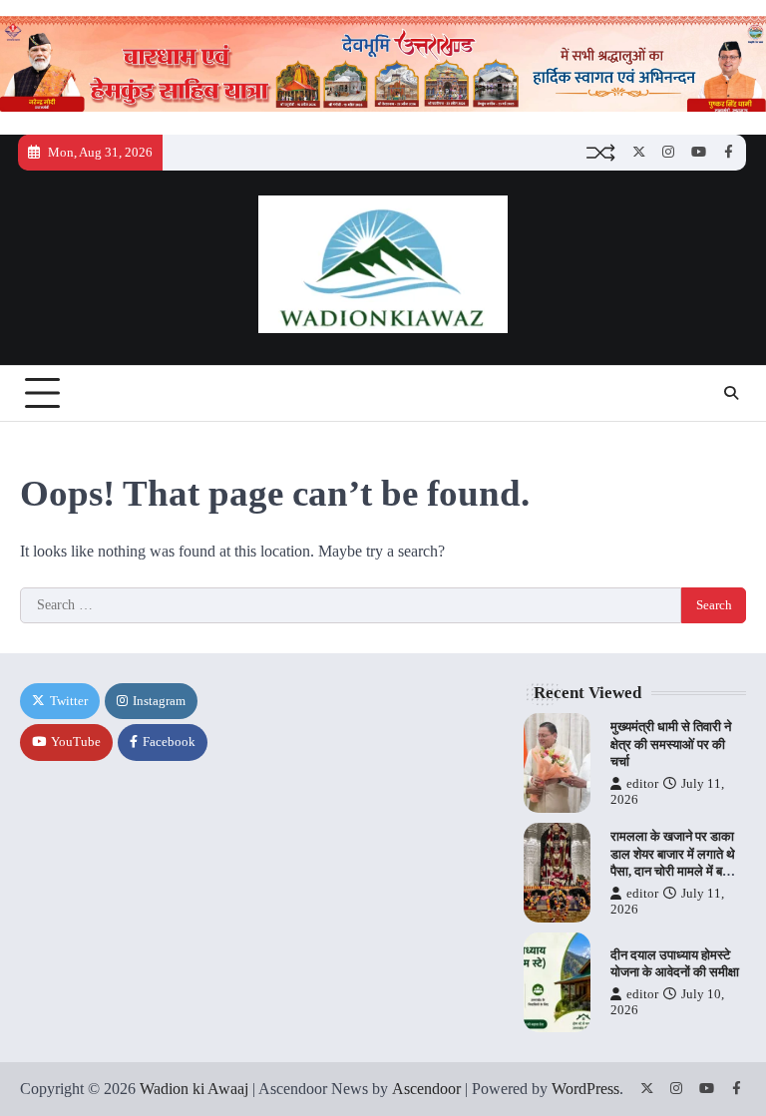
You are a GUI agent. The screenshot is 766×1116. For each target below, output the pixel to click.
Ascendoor (426, 1088)
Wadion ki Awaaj (194, 1088)
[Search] (731, 393)
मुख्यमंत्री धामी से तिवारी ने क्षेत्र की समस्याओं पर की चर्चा (670, 744)
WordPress (585, 1088)
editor (642, 784)
